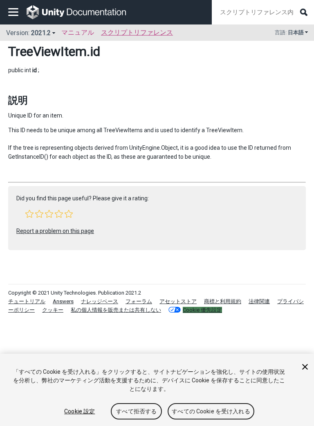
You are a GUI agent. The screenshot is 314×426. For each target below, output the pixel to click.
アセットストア (178, 301)
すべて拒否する (136, 411)
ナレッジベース (99, 301)
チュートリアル (26, 301)
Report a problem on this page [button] (55, 231)
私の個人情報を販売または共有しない (116, 310)
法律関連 (259, 301)
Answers (63, 301)
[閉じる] (305, 367)
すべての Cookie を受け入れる (211, 411)
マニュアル (77, 32)
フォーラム (139, 301)
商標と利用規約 (222, 301)
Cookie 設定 (79, 411)
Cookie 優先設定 (202, 310)
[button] (29, 214)
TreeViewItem (47, 51)
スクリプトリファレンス (137, 32)
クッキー (52, 310)
